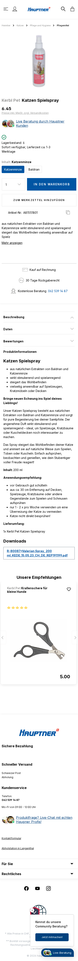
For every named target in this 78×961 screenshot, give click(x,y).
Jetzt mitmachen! (52, 937)
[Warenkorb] (71, 9)
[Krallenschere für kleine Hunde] (38, 640)
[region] (39, 61)
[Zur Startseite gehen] (39, 9)
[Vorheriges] (3, 637)
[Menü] (6, 9)
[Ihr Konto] (15, 9)
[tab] (39, 317)
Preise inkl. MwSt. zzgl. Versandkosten (25, 112)
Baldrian (34, 169)
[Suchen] (62, 9)
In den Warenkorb (52, 184)
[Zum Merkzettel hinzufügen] (69, 589)
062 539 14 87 (58, 291)
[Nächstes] (75, 637)
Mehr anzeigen (12, 243)
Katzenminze (13, 169)
